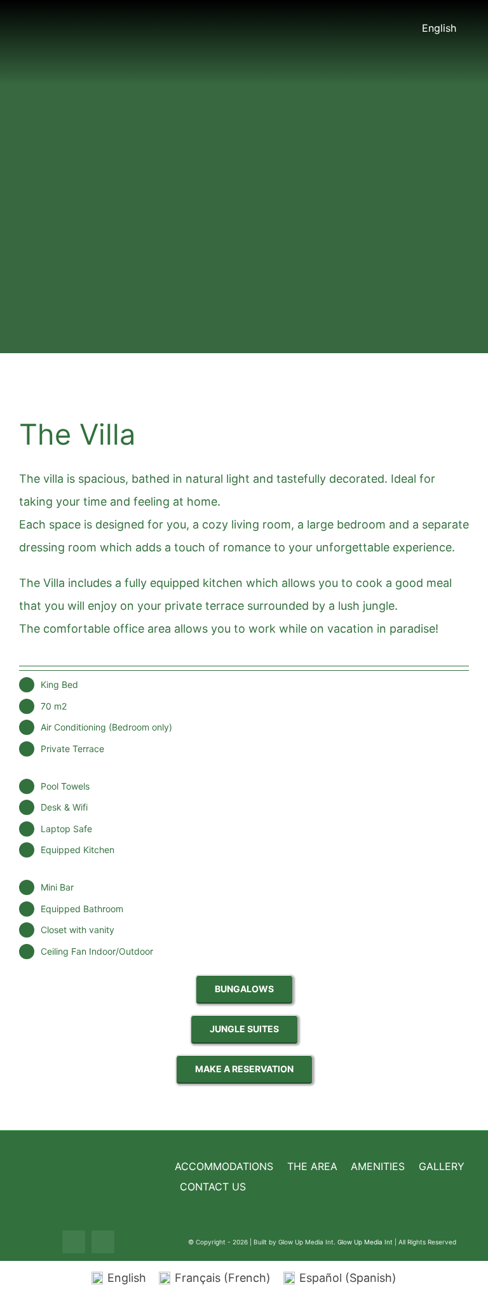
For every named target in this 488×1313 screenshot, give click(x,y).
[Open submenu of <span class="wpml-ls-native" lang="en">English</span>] (462, 28)
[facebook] (73, 1241)
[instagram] (103, 1241)
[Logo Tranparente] (244, 10)
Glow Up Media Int (366, 1242)
